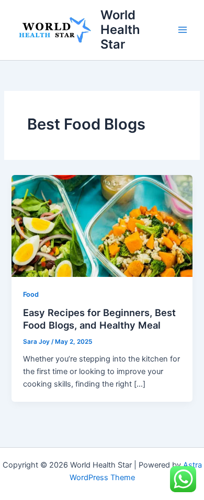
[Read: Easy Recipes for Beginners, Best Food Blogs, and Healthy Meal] (102, 225)
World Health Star (120, 29)
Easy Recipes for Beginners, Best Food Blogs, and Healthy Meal (99, 319)
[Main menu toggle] (183, 30)
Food (31, 294)
